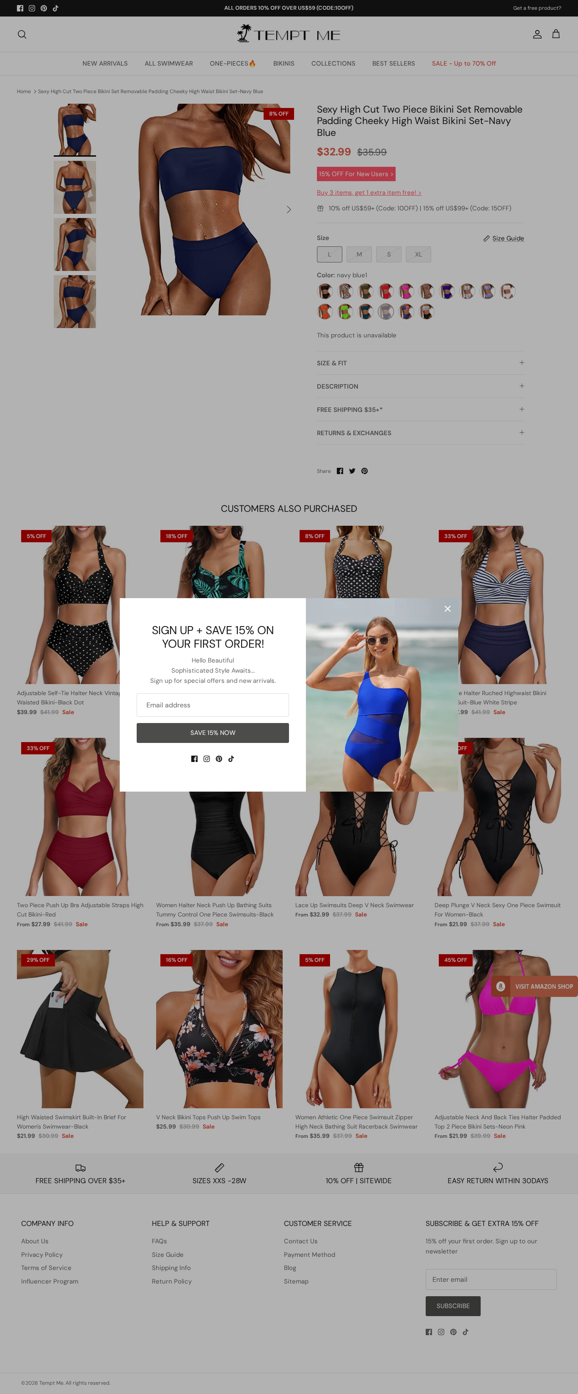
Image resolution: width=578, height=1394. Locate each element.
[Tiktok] (231, 759)
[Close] (447, 608)
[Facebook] (194, 759)
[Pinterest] (219, 759)
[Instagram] (207, 759)
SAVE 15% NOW (213, 733)
